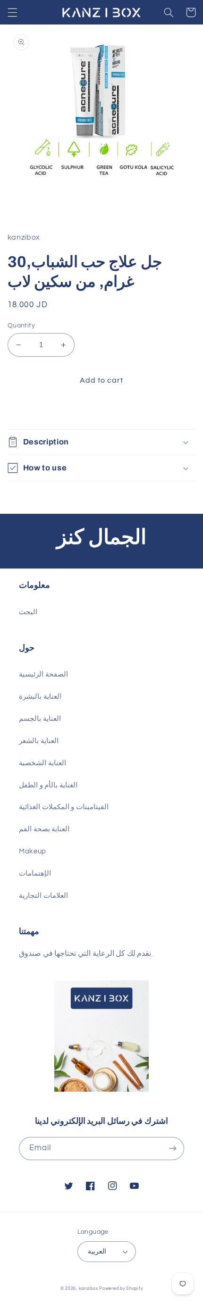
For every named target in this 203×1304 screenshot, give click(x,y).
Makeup (32, 851)
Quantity (21, 325)
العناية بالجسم (40, 718)
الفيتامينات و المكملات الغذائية (64, 807)
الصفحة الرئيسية (43, 674)
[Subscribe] (173, 1148)
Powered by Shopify (121, 1289)
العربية (97, 1251)
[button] (12, 12)
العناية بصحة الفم (44, 829)
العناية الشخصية (42, 763)
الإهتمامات (35, 873)
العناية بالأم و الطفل (48, 785)
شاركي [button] (29, 410)
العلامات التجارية (43, 895)
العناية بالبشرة (40, 696)
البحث (28, 612)
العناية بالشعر (39, 740)
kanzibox (88, 1289)
